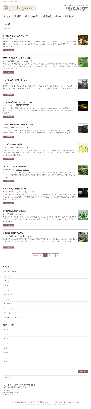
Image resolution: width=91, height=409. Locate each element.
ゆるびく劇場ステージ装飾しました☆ (18, 124)
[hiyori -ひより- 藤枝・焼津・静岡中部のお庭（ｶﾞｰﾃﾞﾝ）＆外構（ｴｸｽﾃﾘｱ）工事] (19, 8)
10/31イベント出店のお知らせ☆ (16, 166)
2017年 (6, 348)
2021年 (6, 329)
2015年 (6, 357)
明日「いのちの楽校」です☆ (14, 189)
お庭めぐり (7, 276)
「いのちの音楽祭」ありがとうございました (20, 102)
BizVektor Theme (46, 404)
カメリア (6, 299)
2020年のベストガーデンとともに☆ (17, 58)
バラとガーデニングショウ (12, 317)
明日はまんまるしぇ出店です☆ (15, 36)
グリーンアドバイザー (10, 313)
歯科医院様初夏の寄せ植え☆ (14, 211)
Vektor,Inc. (56, 404)
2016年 (6, 352)
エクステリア (18, 236)
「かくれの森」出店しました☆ (15, 80)
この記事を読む (8, 50)
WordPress (35, 404)
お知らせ (18, 39)
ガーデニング (27, 61)
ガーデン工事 (28, 236)
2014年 (6, 362)
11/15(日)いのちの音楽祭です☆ (15, 144)
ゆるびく (19, 61)
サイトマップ (8, 377)
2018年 (6, 343)
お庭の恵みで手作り (10, 271)
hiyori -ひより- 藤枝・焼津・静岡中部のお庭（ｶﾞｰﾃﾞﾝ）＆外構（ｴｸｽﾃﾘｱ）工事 (42, 402)
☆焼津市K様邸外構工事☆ (13, 233)
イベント (25, 39)
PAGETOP (82, 371)
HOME (4, 28)
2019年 (6, 339)
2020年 (6, 334)
